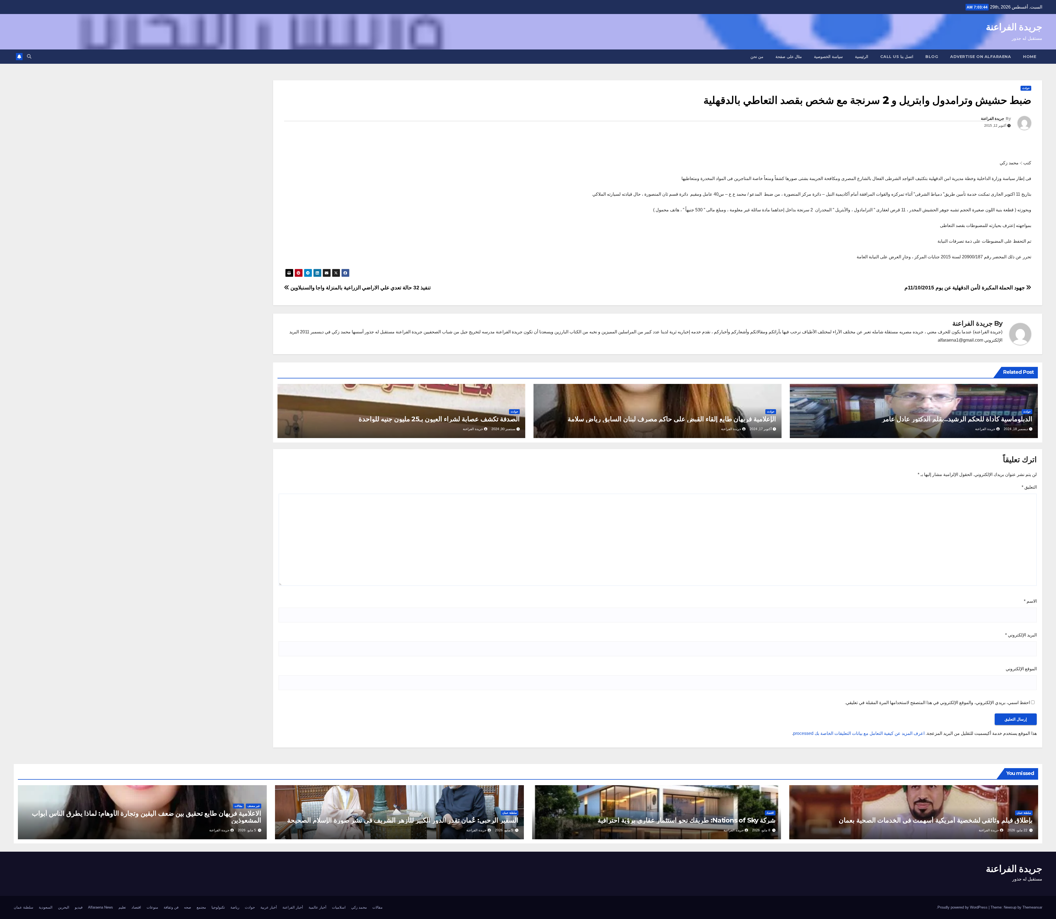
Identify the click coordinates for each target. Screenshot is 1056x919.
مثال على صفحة (789, 56)
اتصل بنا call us (897, 56)
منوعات (152, 907)
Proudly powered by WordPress (963, 907)
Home (1029, 56)
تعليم (122, 907)
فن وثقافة (171, 907)
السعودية (46, 907)
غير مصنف (254, 805)
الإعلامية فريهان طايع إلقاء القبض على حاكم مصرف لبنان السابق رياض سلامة (672, 419)
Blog (931, 56)
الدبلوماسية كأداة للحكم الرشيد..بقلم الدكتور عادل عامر (957, 419)
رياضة (234, 907)
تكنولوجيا (218, 907)
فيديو (78, 907)
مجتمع (201, 907)
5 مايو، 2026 (504, 830)
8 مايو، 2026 (761, 830)
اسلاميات (339, 907)
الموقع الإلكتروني (1021, 668)
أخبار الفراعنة (292, 907)
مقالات (238, 805)
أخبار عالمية (317, 907)
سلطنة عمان (1024, 812)
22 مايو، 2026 (1017, 830)
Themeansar (1032, 907)
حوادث (1026, 88)
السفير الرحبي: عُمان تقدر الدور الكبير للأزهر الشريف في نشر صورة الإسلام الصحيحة (402, 820)
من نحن (757, 56)
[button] (29, 56)
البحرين (63, 907)
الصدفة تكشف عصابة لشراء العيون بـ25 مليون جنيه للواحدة (439, 419)
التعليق (1029, 487)
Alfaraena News (100, 907)
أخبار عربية (268, 907)
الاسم (1030, 601)
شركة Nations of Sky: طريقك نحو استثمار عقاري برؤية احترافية (687, 820)
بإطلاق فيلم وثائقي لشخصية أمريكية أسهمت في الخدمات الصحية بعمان (936, 820)
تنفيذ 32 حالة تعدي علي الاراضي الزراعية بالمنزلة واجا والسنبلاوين (360, 287)
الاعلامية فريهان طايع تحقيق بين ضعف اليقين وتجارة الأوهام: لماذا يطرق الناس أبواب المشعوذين (146, 816)
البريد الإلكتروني (1021, 635)
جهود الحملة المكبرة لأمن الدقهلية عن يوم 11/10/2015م (965, 287)
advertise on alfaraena (980, 56)
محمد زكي (359, 907)
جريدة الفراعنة (1014, 27)
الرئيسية (861, 56)
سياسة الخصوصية (828, 56)
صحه (187, 907)
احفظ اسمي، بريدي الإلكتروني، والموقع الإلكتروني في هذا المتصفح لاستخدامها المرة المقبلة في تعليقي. (937, 702)
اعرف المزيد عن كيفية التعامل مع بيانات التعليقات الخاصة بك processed (859, 733)
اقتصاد (770, 812)
